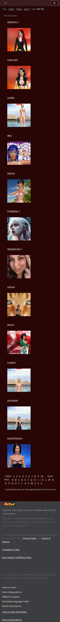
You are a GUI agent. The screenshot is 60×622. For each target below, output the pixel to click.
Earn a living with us (12, 592)
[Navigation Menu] (54, 3)
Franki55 (11, 362)
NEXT (27, 9)
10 (42, 476)
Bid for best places (11, 606)
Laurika (10, 97)
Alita (9, 135)
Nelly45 (11, 173)
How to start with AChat (14, 611)
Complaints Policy (11, 549)
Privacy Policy (29, 538)
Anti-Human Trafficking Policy (16, 557)
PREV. (19, 9)
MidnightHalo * (14, 248)
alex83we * (13, 21)
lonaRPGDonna (14, 438)
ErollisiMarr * (13, 211)
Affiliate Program (10, 596)
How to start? (9, 587)
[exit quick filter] (10, 15)
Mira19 (10, 324)
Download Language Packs (15, 601)
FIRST (12, 9)
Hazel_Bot (12, 59)
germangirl (12, 400)
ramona (11, 286)
